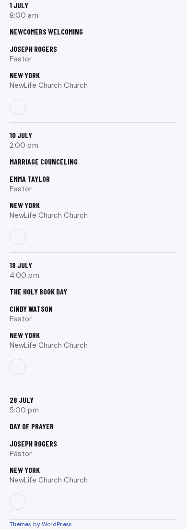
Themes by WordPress (41, 524)
